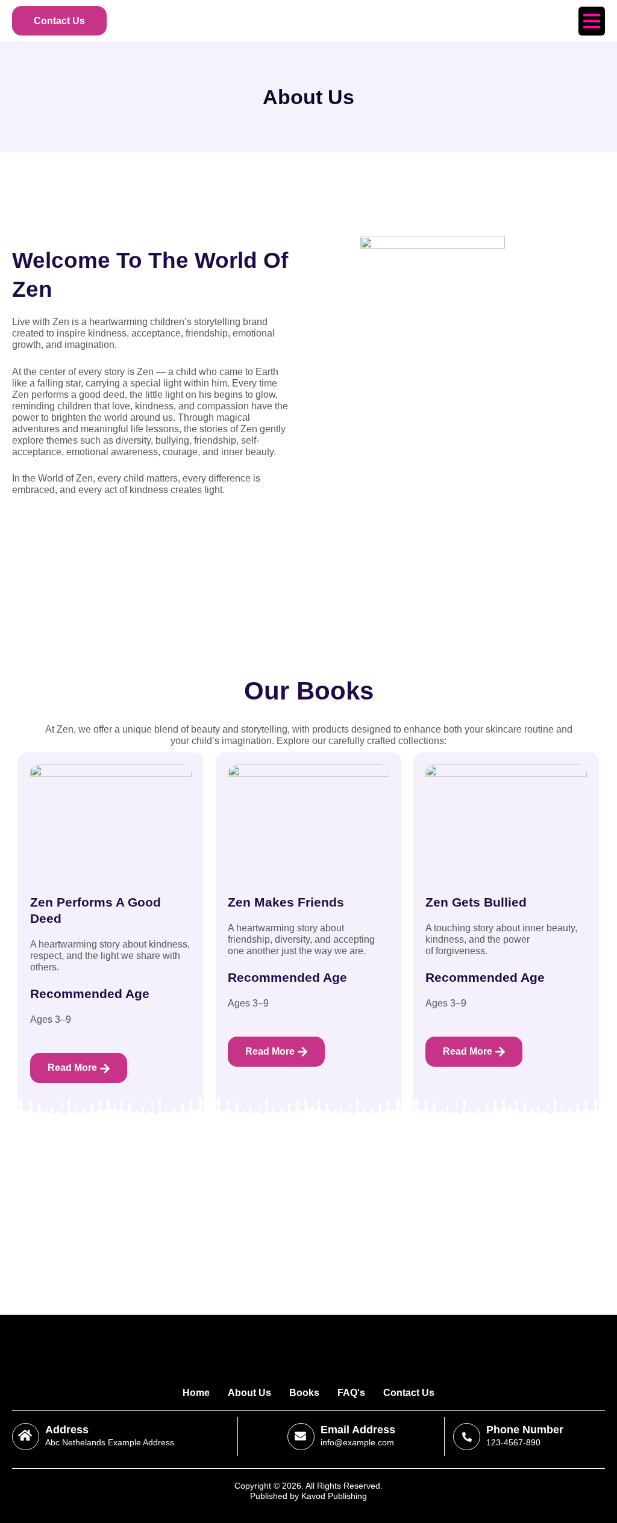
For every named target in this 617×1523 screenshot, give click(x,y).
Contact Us (59, 21)
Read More (72, 1067)
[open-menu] (591, 21)
